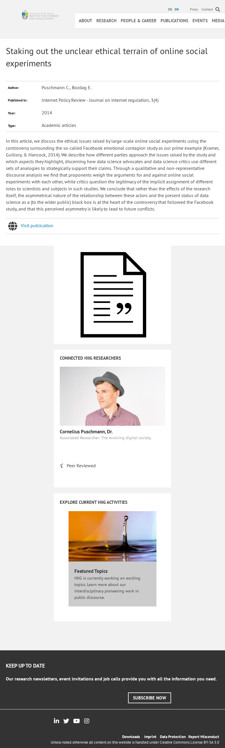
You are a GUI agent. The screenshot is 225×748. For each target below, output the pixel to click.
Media (218, 20)
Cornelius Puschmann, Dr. (86, 431)
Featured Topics (91, 571)
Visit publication (37, 225)
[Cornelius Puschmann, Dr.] (112, 396)
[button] (149, 697)
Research (106, 20)
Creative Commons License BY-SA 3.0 (189, 742)
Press (194, 9)
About (85, 20)
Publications (174, 20)
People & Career (138, 20)
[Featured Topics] (112, 536)
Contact (207, 9)
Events (200, 20)
